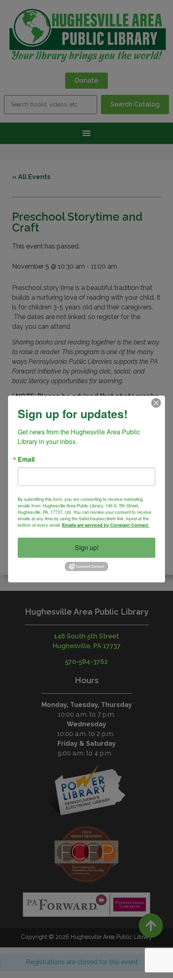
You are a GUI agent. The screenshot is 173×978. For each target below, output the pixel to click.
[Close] (156, 403)
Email (26, 459)
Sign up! (87, 547)
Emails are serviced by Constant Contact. (105, 525)
